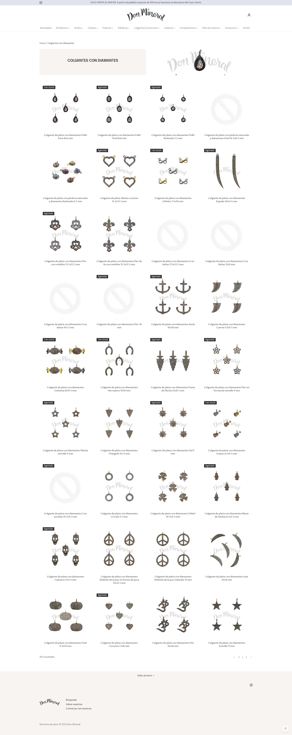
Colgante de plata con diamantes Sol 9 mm (172, 452)
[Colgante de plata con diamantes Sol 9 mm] (173, 424)
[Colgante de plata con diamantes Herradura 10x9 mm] (119, 360)
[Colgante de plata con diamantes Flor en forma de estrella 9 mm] (227, 360)
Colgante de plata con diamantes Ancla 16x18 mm (173, 326)
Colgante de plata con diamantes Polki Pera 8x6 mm (65, 137)
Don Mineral (73, 724)
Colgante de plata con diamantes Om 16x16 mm (173, 644)
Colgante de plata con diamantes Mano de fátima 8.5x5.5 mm (227, 515)
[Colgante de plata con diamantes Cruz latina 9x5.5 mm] (65, 297)
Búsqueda (71, 700)
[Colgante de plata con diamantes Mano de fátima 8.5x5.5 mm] (227, 487)
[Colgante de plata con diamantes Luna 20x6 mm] (227, 550)
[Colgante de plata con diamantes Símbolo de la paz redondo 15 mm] (173, 550)
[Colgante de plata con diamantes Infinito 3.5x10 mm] (173, 171)
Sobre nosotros (74, 704)
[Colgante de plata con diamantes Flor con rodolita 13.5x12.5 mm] (65, 234)
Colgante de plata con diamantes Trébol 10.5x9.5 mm (173, 515)
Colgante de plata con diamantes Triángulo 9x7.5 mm (119, 452)
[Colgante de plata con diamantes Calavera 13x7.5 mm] (65, 550)
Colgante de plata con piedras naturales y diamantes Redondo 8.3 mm (65, 200)
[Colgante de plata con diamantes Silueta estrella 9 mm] (65, 424)
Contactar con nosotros (78, 708)
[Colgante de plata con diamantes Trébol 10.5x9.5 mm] (173, 487)
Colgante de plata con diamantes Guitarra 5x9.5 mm (226, 452)
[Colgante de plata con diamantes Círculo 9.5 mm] (119, 487)
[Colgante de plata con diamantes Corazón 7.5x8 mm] (119, 616)
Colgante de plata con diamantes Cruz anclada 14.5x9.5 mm (65, 515)
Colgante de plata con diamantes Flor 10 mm (119, 326)
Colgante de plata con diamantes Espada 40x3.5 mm (226, 200)
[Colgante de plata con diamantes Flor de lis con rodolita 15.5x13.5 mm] (119, 234)
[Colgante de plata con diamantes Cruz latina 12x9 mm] (227, 234)
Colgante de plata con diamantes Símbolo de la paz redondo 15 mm (173, 578)
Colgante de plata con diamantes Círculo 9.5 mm (119, 515)
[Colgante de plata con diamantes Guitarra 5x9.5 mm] (227, 424)
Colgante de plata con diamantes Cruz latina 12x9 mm (226, 263)
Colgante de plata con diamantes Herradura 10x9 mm (119, 389)
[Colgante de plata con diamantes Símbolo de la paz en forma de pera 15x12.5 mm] (119, 550)
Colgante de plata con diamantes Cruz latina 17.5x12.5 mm (173, 263)
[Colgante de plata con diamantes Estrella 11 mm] (227, 616)
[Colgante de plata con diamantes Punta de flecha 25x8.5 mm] (173, 360)
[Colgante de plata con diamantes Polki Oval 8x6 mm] (119, 108)
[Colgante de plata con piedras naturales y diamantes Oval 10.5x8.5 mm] (227, 108)
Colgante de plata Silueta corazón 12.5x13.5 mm (119, 200)
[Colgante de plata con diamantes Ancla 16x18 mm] (173, 297)
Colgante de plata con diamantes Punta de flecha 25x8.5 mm (173, 389)
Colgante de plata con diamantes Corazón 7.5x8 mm (119, 644)
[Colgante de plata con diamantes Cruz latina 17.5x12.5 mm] (173, 234)
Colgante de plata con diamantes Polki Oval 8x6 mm (119, 137)
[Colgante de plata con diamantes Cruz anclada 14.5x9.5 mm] (65, 487)
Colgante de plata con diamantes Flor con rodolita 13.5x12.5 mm (65, 263)
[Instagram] (41, 2)
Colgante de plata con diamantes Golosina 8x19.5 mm (65, 389)
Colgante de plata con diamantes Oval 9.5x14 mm (65, 644)
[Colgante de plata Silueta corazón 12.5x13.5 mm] (119, 171)
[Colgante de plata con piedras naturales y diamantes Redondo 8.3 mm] (65, 171)
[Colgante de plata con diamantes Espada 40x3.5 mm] (227, 171)
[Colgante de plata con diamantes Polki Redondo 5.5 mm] (173, 108)
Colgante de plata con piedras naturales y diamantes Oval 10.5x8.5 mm (226, 137)
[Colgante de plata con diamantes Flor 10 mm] (119, 297)
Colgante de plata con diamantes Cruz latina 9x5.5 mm (65, 326)
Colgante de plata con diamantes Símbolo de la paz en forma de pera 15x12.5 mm (119, 580)
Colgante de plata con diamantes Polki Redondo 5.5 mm (173, 137)
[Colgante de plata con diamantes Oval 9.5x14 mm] (65, 616)
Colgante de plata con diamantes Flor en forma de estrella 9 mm (226, 389)
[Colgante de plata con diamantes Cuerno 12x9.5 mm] (227, 297)
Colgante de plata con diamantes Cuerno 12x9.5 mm (226, 326)
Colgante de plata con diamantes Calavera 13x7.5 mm (65, 578)
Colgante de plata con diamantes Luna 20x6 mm (226, 578)
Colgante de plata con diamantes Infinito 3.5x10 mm (173, 200)
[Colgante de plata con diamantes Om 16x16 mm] (173, 616)
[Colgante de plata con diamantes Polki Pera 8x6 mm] (65, 108)
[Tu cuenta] (249, 15)
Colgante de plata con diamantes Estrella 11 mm (226, 644)
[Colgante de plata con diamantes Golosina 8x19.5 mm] (65, 360)
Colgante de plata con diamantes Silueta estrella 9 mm (65, 452)
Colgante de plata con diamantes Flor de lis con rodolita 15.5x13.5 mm (119, 263)
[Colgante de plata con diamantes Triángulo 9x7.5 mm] (119, 424)
